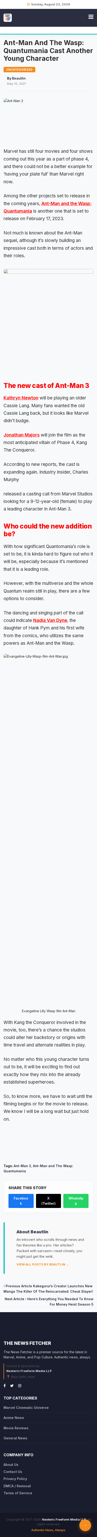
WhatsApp (76, 1200)
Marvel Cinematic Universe (26, 1408)
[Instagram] (19, 1385)
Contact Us (13, 1472)
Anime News (14, 1418)
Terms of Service (18, 1493)
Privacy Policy (15, 1479)
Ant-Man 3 (22, 1166)
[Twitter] (12, 1385)
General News (15, 1438)
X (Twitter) (48, 1200)
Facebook (21, 1200)
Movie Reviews (16, 1428)
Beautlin (19, 78)
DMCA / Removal (17, 1486)
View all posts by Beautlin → (42, 1264)
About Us (11, 1465)
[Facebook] (5, 1385)
